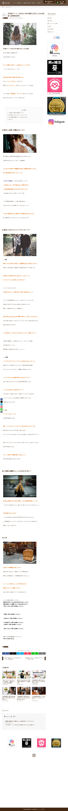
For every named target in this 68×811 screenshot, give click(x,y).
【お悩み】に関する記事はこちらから (12, 624)
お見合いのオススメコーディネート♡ (18, 115)
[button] (5, 653)
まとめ (10, 119)
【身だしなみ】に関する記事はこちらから (13, 606)
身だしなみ (5, 18)
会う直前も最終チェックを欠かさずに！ (18, 117)
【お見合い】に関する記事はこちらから (12, 618)
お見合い (51, 20)
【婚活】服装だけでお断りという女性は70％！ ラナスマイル (19, 721)
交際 (50, 26)
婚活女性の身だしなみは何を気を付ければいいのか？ (16, 602)
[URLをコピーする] (42, 653)
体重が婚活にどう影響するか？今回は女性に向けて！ (16, 604)
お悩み (50, 18)
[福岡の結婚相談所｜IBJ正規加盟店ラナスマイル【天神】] (6, 3)
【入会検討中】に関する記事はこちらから (13, 622)
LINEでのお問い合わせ (8, 638)
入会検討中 (51, 29)
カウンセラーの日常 (53, 23)
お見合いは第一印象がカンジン (16, 112)
